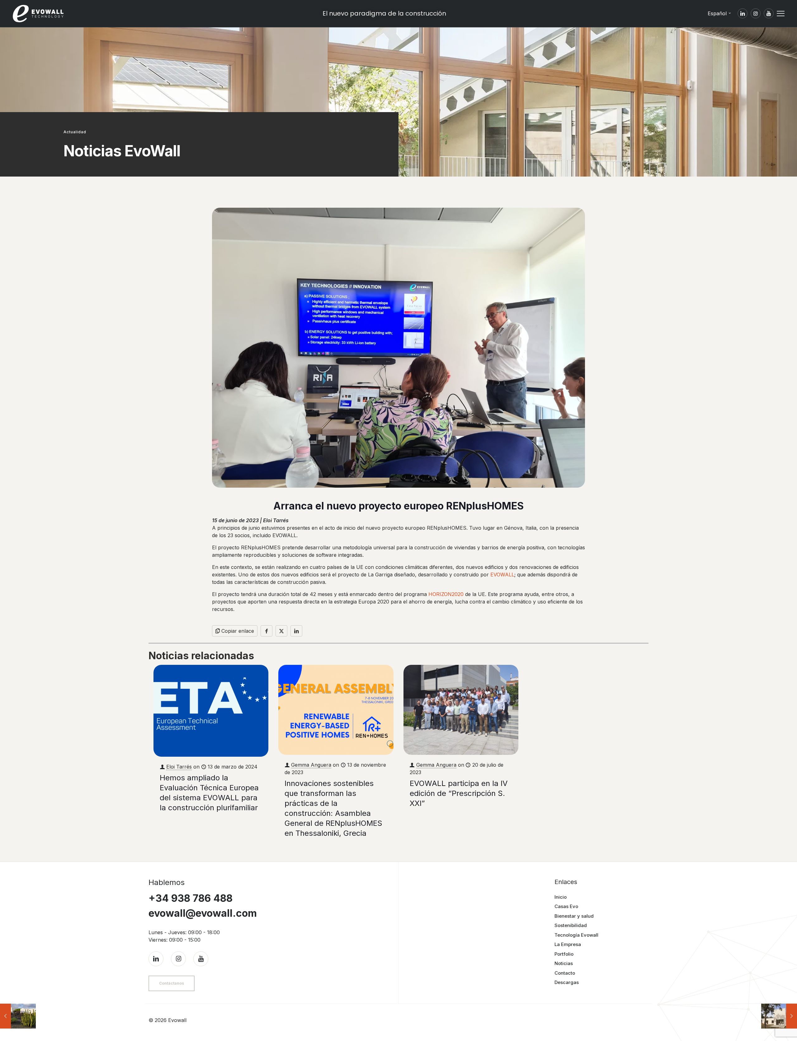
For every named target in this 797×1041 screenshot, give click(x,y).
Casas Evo (566, 906)
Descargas (566, 982)
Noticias (563, 963)
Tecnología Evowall (576, 935)
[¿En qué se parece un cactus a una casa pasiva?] (18, 1016)
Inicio (560, 897)
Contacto (564, 973)
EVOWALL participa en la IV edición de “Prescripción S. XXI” (459, 793)
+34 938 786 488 (191, 898)
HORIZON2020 (446, 594)
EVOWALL (502, 574)
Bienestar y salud (574, 916)
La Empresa (567, 944)
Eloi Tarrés (179, 767)
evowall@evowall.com (203, 913)
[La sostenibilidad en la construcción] (779, 1016)
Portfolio (563, 954)
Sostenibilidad (570, 925)
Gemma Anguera (311, 765)
